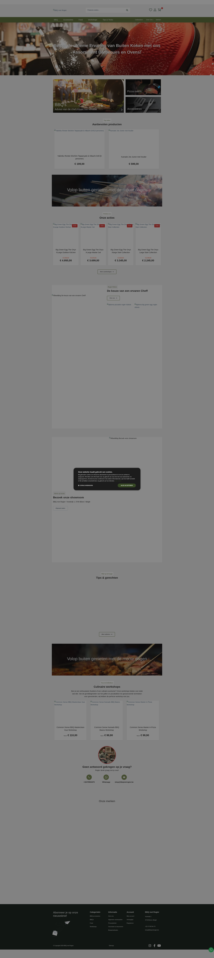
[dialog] (107, 479)
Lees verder (118, 481)
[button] (85, 485)
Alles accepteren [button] (127, 485)
